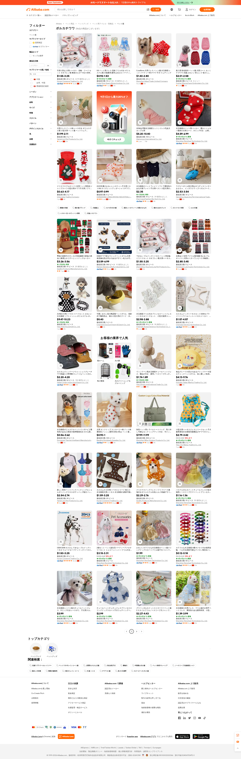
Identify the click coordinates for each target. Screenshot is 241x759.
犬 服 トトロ (91, 671)
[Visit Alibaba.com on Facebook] (179, 717)
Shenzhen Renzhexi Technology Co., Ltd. (191, 141)
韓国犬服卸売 (52, 671)
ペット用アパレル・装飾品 (102, 24)
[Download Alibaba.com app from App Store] (182, 736)
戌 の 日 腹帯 (122, 671)
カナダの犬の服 (111, 208)
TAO (140, 748)
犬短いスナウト (92, 213)
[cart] (180, 10)
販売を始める (183, 693)
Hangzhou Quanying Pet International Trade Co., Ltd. (193, 197)
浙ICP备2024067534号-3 (184, 755)
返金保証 (71, 693)
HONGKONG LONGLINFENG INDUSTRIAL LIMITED (114, 197)
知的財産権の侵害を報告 (151, 708)
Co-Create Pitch (37, 693)
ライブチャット (147, 693)
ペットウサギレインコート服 (68, 665)
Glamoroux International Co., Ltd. (149, 139)
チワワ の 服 (106, 671)
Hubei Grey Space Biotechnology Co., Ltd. (113, 83)
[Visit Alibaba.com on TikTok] (204, 717)
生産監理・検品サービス (77, 708)
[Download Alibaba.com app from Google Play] (201, 736)
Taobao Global (130, 748)
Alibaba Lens (36, 736)
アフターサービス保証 (77, 703)
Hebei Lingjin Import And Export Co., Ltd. (72, 382)
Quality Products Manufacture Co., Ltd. (72, 269)
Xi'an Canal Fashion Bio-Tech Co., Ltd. (150, 199)
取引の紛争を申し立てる (151, 698)
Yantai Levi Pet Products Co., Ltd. (70, 139)
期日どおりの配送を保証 (77, 698)
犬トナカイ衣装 (178, 208)
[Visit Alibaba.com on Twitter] (189, 717)
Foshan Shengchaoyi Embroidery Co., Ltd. (192, 83)
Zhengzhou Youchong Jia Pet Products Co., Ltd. (153, 267)
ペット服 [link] (120, 24)
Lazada (120, 748)
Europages (157, 748)
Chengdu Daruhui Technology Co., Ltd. (191, 325)
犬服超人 (96, 208)
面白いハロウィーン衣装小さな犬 (135, 208)
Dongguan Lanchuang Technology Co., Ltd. (192, 267)
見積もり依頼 (110, 693)
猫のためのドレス (160, 208)
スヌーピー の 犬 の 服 (141, 671)
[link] (237, 735)
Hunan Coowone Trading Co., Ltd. (70, 81)
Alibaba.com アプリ (148, 736)
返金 (143, 703)
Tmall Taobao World (108, 748)
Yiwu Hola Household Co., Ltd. (68, 327)
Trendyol (147, 748)
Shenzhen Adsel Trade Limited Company (152, 81)
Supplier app (132, 736)
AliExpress (85, 748)
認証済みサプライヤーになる (189, 703)
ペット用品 (69, 24)
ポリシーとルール (75, 712)
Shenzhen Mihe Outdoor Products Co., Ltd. (153, 440)
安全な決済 (72, 689)
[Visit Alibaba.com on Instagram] (194, 717)
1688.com (95, 748)
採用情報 (34, 703)
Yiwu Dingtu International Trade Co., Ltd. (151, 384)
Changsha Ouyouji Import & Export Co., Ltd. (113, 325)
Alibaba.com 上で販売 (186, 689)
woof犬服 (194, 208)
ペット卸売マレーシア (160, 665)
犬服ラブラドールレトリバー (42, 665)
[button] (147, 9)
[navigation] (40, 328)
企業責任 (34, 698)
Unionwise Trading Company (68, 197)
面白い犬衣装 (36, 671)
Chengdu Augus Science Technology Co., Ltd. (153, 327)
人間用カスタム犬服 (92, 665)
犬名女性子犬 (111, 665)
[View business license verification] (143, 755)
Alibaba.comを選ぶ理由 (40, 689)
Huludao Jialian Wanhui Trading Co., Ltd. (191, 382)
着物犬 (125, 665)
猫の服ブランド (80, 208)
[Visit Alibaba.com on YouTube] (199, 717)
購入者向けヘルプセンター (151, 689)
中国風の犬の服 (140, 665)
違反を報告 (145, 712)
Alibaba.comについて (40, 683)
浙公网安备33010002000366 (161, 755)
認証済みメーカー (112, 689)
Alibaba (59, 24)
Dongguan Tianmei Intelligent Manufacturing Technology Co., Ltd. (74, 440)
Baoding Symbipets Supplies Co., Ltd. (111, 440)
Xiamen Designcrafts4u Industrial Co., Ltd (113, 267)
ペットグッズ (83, 24)
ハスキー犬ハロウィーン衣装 (70, 213)
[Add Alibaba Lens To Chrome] (66, 736)
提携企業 (181, 708)
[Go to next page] (141, 631)
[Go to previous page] (126, 631)
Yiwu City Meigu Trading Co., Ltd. (188, 445)
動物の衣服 (64, 208)
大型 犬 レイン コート (72, 671)
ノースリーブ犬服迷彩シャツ (184, 665)
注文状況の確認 (184, 698)
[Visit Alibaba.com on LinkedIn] (184, 717)
